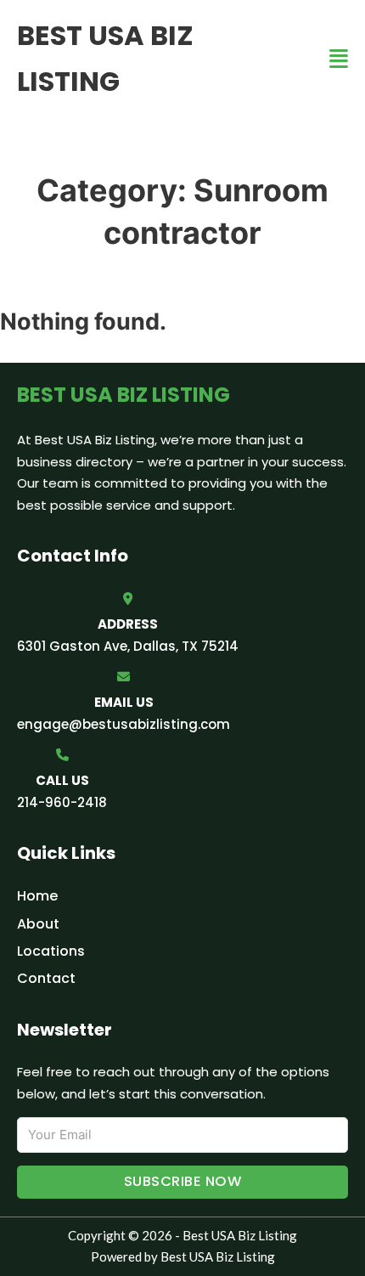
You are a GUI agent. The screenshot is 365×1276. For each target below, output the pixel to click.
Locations (51, 951)
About (38, 924)
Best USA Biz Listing (105, 58)
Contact (46, 978)
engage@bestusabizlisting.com (123, 724)
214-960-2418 (62, 802)
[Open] (338, 59)
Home (37, 896)
